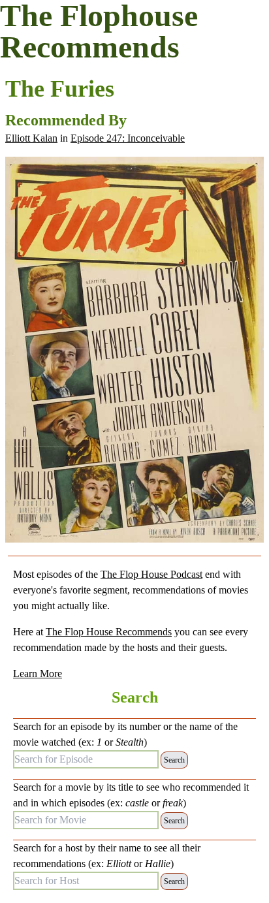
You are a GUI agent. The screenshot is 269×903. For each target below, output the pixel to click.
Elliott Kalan (31, 138)
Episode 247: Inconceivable (128, 138)
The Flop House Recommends (109, 631)
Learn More (37, 673)
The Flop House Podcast (151, 574)
